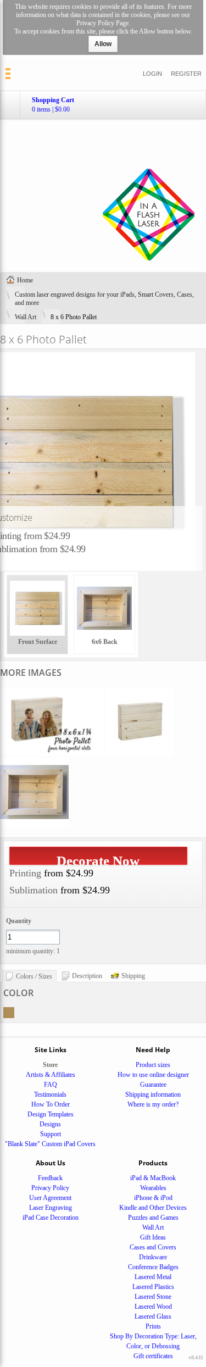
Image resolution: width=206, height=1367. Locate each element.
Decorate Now (98, 859)
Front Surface (37, 642)
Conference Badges (153, 1267)
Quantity (18, 921)
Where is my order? (153, 1104)
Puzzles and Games (153, 1217)
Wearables (153, 1188)
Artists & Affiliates (50, 1075)
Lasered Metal (153, 1277)
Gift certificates (153, 1356)
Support (50, 1134)
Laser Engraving (50, 1208)
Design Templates (50, 1114)
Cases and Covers (153, 1247)
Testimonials (50, 1094)
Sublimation (33, 890)
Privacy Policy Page (102, 23)
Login (152, 73)
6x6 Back (105, 642)
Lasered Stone (153, 1297)
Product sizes (153, 1065)
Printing (25, 873)
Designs (50, 1124)
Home (25, 280)
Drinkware (153, 1257)
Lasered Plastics (153, 1287)
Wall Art (25, 317)
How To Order (50, 1104)
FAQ (50, 1084)
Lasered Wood (153, 1306)
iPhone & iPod (153, 1198)
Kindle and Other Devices (153, 1208)
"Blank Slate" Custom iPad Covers (50, 1144)
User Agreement (50, 1198)
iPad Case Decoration (51, 1217)
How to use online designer (153, 1075)
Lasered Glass (153, 1316)
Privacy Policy (50, 1188)
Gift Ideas (153, 1237)
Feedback (50, 1178)
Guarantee (153, 1084)
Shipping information (153, 1094)
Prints (153, 1326)
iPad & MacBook (153, 1178)
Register (186, 73)
